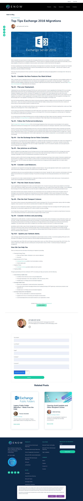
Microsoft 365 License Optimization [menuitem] (33, 455)
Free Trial (75, 1)
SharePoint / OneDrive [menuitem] (30, 484)
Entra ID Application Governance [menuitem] (32, 452)
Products (49, 6)
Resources (61, 6)
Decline (60, 496)
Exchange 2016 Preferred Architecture (21, 124)
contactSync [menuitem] (28, 464)
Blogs (55, 6)
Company (75, 6)
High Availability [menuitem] (45, 452)
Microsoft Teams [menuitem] (28, 478)
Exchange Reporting (24, 117)
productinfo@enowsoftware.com (44, 303)
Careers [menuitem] (44, 463)
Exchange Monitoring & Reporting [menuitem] (32, 449)
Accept (52, 496)
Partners (68, 6)
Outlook (57, 414)
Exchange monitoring (21, 267)
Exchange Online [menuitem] (28, 481)
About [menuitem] (43, 460)
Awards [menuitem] (44, 469)
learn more (41, 305)
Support (69, 1)
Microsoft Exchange (15, 17)
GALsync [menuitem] (27, 462)
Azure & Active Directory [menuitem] (30, 476)
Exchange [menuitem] (27, 473)
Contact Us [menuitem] (44, 466)
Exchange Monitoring (21, 261)
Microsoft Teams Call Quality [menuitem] (48, 445)
